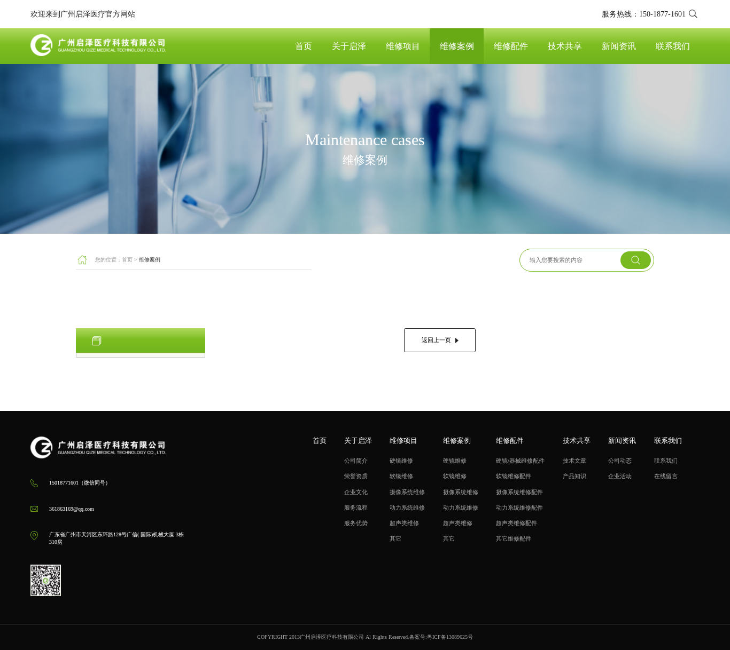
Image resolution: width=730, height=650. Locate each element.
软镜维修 (401, 476)
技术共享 (565, 46)
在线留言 (666, 476)
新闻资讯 (619, 46)
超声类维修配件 (516, 523)
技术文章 (574, 460)
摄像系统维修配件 (519, 492)
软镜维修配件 (513, 476)
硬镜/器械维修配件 (520, 460)
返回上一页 (436, 340)
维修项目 (403, 46)
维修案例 (457, 46)
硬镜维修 (401, 460)
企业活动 (620, 476)
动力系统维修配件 (519, 507)
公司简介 (356, 460)
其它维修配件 (513, 538)
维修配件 (511, 46)
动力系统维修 (407, 507)
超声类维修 (404, 523)
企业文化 (356, 492)
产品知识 (574, 476)
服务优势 (356, 523)
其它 (395, 538)
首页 (303, 46)
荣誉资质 (356, 476)
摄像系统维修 (407, 492)
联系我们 (673, 46)
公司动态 (620, 460)
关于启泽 (349, 46)
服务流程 (356, 507)
